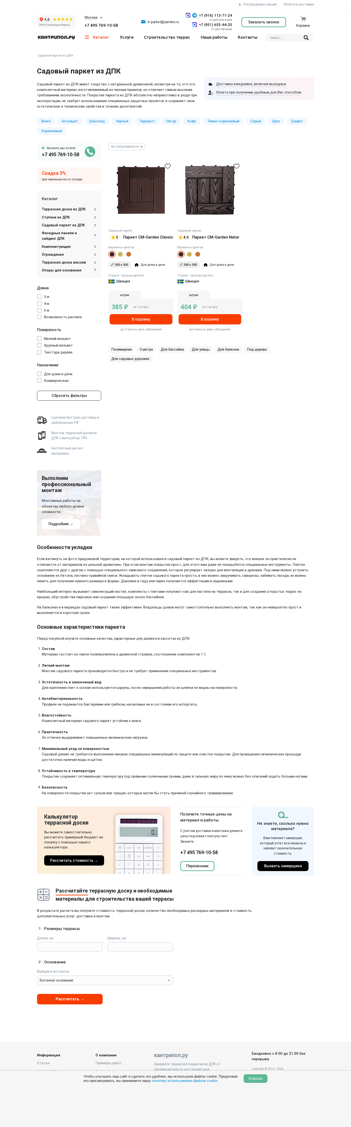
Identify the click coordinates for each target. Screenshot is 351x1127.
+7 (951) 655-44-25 (215, 25)
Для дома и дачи (58, 374)
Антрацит (70, 121)
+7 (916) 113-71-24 (215, 15)
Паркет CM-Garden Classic (148, 237)
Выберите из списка (53, 971)
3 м (46, 297)
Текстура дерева (58, 352)
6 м (46, 310)
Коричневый (51, 131)
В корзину (141, 319)
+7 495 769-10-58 (101, 25)
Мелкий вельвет (57, 339)
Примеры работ (109, 1063)
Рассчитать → (70, 999)
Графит (297, 121)
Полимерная (121, 349)
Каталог (101, 37)
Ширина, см (116, 938)
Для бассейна (172, 349)
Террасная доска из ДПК (63, 209)
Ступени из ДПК (56, 217)
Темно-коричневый (223, 121)
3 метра (146, 349)
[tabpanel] (141, 307)
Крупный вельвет (58, 345)
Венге (46, 121)
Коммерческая (56, 381)
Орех (276, 121)
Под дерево (257, 349)
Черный (122, 121)
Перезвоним (197, 866)
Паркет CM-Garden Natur (215, 237)
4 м (46, 303)
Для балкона (228, 349)
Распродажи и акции (260, 4)
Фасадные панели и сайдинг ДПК (59, 236)
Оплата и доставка (298, 4)
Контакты (247, 37)
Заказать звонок (263, 22)
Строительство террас (167, 37)
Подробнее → (60, 524)
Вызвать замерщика (283, 866)
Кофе (191, 121)
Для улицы (201, 349)
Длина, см (45, 938)
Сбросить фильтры (69, 395)
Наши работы (214, 37)
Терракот (147, 121)
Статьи (43, 1063)
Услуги (126, 37)
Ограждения (53, 254)
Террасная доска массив (64, 262)
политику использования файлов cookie (184, 1081)
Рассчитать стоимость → (74, 860)
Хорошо (255, 1078)
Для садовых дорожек (130, 359)
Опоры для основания (61, 270)
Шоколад (97, 121)
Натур (171, 121)
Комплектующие (56, 246)
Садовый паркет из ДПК (55, 55)
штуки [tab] (124, 295)
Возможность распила (63, 317)
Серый (255, 121)
